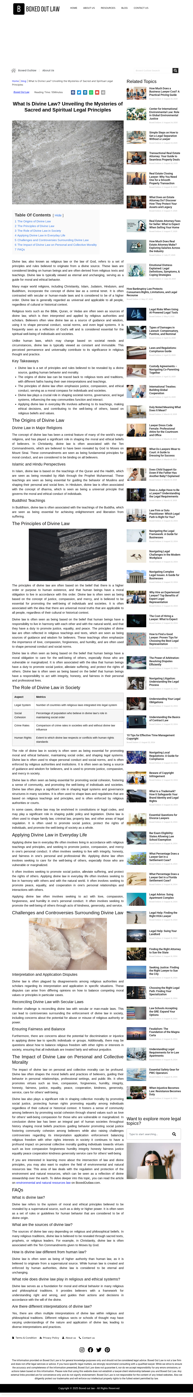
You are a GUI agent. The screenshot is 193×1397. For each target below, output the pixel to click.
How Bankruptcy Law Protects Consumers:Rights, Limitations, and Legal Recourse (152, 292)
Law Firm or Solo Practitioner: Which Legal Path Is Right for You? (164, 513)
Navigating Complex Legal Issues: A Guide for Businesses (164, 575)
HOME (73, 8)
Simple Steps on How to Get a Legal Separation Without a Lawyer (163, 136)
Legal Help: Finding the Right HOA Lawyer (163, 914)
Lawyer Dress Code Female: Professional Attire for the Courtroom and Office (163, 430)
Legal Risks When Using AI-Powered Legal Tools (163, 311)
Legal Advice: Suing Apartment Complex (161, 896)
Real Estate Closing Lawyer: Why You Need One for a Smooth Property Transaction (163, 178)
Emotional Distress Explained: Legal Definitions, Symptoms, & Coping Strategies (164, 269)
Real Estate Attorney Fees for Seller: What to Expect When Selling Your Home (164, 224)
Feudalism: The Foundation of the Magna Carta (164, 1032)
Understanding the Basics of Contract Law (164, 719)
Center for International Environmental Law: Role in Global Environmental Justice (164, 113)
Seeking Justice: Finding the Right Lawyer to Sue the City (164, 970)
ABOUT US (89, 8)
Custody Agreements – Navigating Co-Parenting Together (164, 369)
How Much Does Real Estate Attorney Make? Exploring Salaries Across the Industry (164, 246)
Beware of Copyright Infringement (161, 774)
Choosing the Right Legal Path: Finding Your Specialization (164, 991)
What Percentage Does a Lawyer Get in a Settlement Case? (164, 857)
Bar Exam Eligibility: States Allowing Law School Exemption (161, 836)
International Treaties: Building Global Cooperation (162, 390)
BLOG (124, 8)
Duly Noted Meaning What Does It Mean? (165, 409)
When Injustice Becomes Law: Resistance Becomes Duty (165, 1091)
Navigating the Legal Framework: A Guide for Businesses (163, 534)
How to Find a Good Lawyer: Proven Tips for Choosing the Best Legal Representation (164, 639)
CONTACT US (141, 8)
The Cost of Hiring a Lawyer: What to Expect (163, 617)
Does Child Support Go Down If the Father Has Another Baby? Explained (164, 473)
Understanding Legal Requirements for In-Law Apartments (164, 1052)
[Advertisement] (96, 40)
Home (15, 81)
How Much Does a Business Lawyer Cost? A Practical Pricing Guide (164, 91)
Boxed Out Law (21, 92)
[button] (73, 92)
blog (23, 81)
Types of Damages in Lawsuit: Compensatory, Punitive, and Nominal (163, 331)
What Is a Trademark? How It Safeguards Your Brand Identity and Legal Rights (164, 796)
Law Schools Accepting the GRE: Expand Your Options (163, 1011)
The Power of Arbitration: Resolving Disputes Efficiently (164, 661)
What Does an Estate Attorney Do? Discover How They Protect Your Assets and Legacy (163, 202)
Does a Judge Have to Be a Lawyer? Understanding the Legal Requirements (164, 493)
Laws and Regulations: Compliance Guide (163, 349)
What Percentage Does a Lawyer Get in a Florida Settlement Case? (164, 877)
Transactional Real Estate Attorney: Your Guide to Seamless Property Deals (164, 156)
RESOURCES (108, 8)
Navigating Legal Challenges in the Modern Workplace (164, 554)
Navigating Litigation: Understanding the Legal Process (164, 681)
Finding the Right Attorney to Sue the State (165, 951)
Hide (58, 215)
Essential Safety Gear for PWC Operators (164, 1071)
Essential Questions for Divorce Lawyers (163, 816)
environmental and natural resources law (43, 1182)
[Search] (175, 70)
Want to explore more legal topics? (154, 1121)
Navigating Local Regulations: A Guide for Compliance (164, 756)
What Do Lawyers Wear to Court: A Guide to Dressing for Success (164, 452)
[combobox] (147, 1134)
